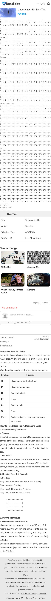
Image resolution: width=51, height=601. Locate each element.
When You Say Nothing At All (12, 291)
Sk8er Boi (5, 267)
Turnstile (22, 14)
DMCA (41, 598)
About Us (10, 598)
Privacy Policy (31, 598)
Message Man (33, 267)
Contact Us (20, 598)
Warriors (31, 289)
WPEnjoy (42, 593)
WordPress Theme (28, 593)
